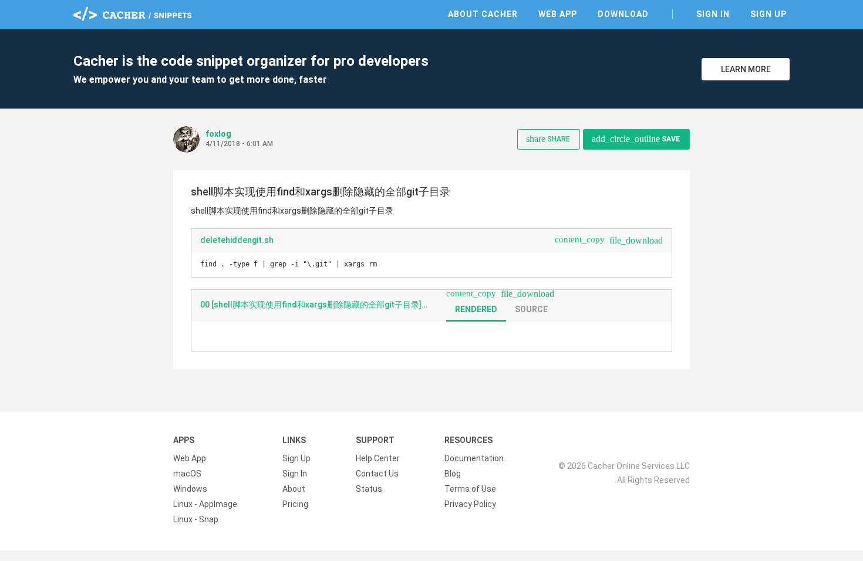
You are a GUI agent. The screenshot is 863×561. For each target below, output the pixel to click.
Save (636, 139)
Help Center (378, 458)
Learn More (746, 69)
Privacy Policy (470, 504)
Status (369, 489)
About (293, 489)
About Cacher (483, 14)
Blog (452, 473)
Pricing (295, 504)
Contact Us (377, 473)
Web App (557, 14)
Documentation (474, 458)
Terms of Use (470, 489)
